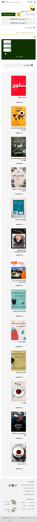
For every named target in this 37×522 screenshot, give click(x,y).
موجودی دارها (19, 57)
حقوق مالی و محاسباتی (20, 220)
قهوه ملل (24, 403)
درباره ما (24, 506)
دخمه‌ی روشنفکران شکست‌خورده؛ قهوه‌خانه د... (19, 251)
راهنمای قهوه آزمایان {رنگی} (19, 311)
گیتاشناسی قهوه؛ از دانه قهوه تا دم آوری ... (19, 190)
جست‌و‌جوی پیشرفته (8, 14)
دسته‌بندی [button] (28, 65)
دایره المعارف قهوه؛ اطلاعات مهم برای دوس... (18, 129)
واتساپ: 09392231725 (28, 494)
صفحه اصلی (23, 33)
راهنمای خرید (31, 506)
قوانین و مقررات (30, 509)
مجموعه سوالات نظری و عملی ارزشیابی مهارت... (19, 281)
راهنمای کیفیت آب (22, 342)
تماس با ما (23, 509)
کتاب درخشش (6, 518)
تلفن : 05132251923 (29, 491)
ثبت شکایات (23, 502)
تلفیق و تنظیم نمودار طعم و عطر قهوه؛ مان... (18, 159)
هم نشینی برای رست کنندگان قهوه (19, 434)
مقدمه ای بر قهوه (22, 97)
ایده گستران (22, 518)
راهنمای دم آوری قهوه (21, 372)
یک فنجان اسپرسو (22, 464)
